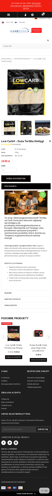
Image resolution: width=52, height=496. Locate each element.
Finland (22, 22)
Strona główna (6, 59)
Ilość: (3, 166)
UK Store (10, 22)
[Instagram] (16, 442)
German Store (45, 18)
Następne (50, 141)
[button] (6, 144)
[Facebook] (3, 442)
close (50, 3)
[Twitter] (9, 442)
